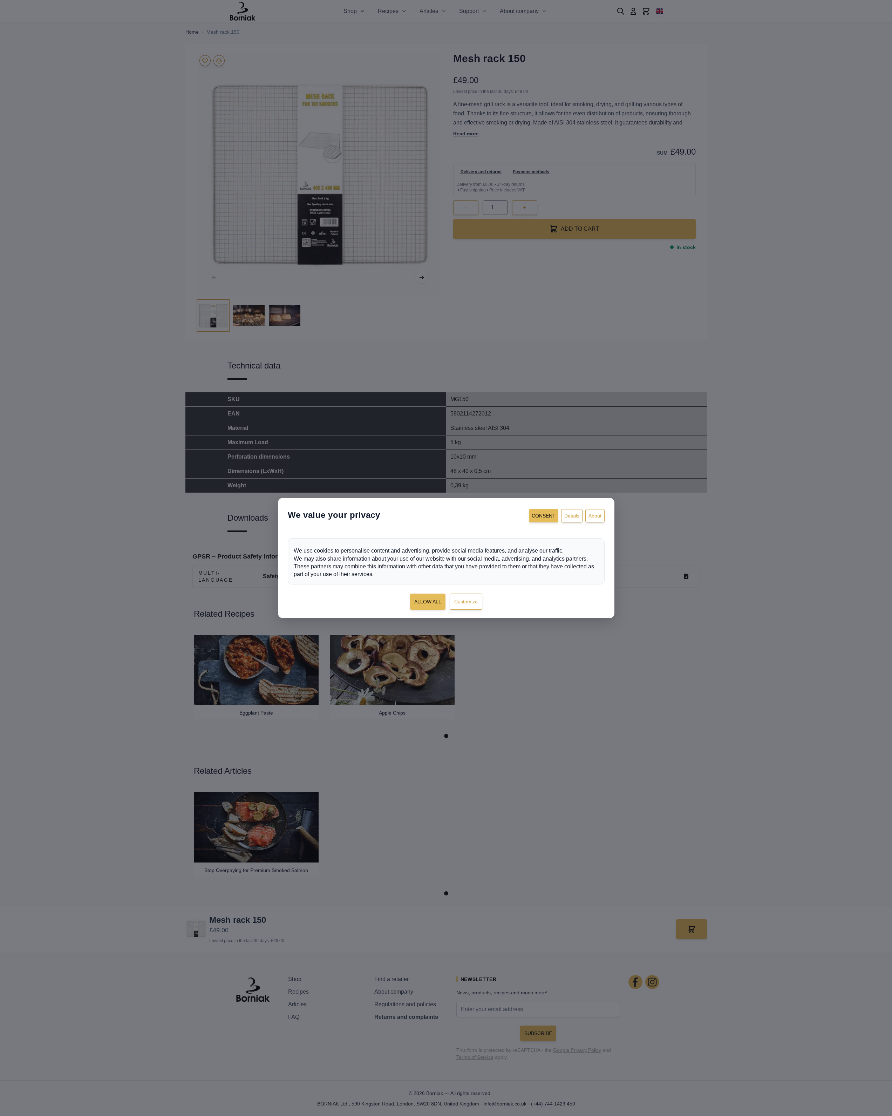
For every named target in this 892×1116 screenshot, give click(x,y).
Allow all (427, 601)
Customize (466, 601)
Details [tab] (571, 516)
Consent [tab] (544, 516)
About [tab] (594, 516)
